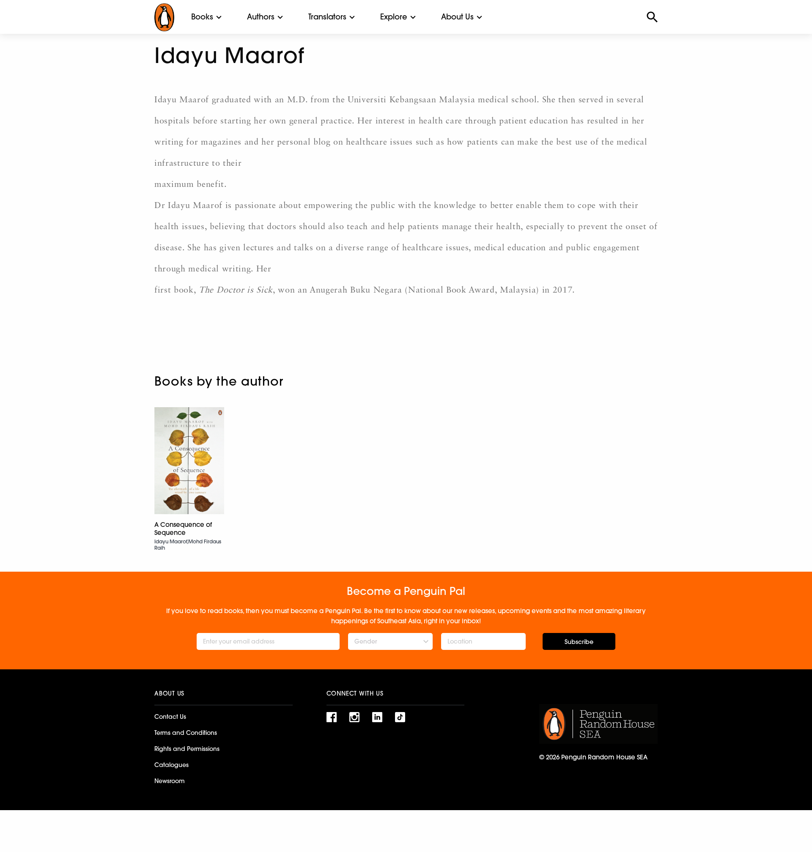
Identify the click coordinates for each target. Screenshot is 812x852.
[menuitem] (202, 17)
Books (202, 17)
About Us (457, 17)
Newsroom (169, 781)
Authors (260, 17)
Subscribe (579, 642)
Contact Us (170, 717)
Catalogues (171, 765)
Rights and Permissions (186, 749)
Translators (327, 17)
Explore (393, 17)
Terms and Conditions (185, 733)
